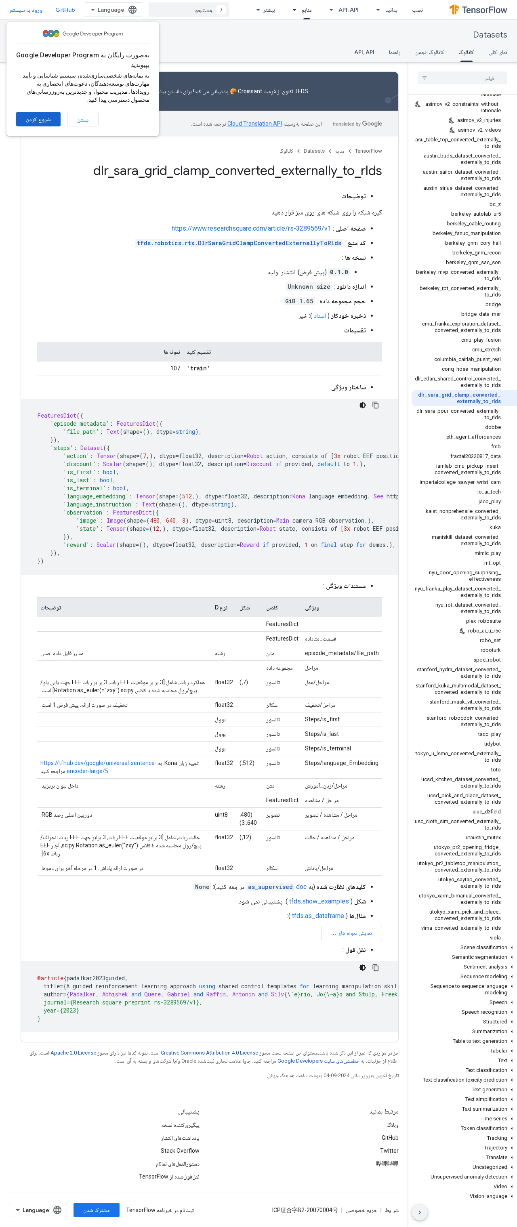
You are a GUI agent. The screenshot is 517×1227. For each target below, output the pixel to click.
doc (277, 887)
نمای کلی (498, 52)
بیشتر (269, 9)
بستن (82, 119)
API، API (348, 9)
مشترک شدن (96, 1210)
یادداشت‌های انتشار (180, 1138)
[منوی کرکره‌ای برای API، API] (328, 9)
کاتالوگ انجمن (429, 52)
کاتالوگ (466, 52)
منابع (307, 9)
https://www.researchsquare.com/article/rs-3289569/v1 (251, 228)
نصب (417, 9)
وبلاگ (393, 1125)
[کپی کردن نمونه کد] (375, 405)
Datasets (490, 35)
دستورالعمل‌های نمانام (178, 1163)
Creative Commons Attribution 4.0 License (209, 1053)
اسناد (320, 315)
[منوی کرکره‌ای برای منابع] (292, 9)
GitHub (65, 9)
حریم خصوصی (361, 1210)
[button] (464, 947)
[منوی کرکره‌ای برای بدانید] (375, 9)
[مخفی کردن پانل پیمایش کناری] (420, 1212)
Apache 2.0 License (73, 1053)
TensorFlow (368, 151)
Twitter (389, 1150)
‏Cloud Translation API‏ (254, 123)
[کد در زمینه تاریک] (362, 405)
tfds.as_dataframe (318, 916)
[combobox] (189, 9)
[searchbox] (462, 77)
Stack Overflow (180, 1150)
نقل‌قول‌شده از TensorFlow (169, 1176)
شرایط (392, 1210)
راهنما (395, 52)
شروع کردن (38, 119)
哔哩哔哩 (387, 1163)
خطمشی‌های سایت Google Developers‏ (318, 1061)
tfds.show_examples (319, 901)
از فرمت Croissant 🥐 (255, 91)
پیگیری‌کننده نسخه (180, 1125)
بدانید (391, 9)
